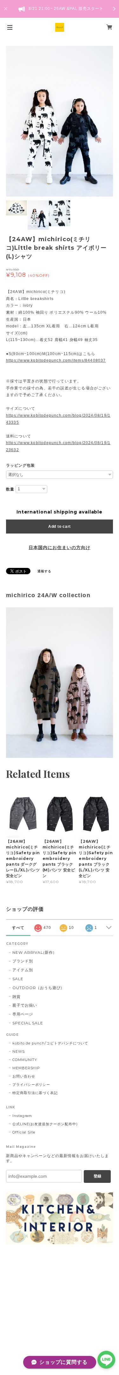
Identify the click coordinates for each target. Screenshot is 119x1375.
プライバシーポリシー (31, 1084)
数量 (10, 489)
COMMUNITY (24, 1059)
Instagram (22, 1115)
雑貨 (16, 996)
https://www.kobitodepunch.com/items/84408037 (56, 360)
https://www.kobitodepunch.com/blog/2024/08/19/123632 (58, 446)
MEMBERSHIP (26, 1068)
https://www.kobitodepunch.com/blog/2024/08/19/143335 (58, 419)
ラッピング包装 (20, 465)
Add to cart (59, 526)
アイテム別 (22, 969)
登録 (97, 1176)
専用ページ (22, 1014)
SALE (17, 978)
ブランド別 (22, 961)
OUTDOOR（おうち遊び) (37, 987)
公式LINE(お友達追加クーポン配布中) (45, 1124)
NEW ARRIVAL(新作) (33, 952)
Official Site (23, 1132)
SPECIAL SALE (27, 1023)
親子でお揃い (24, 1005)
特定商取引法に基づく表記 (35, 1093)
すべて (18, 927)
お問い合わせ (23, 1076)
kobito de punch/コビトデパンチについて (50, 1043)
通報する (44, 571)
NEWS (18, 1051)
